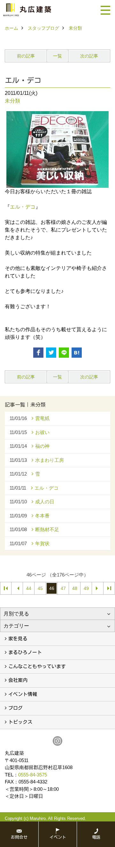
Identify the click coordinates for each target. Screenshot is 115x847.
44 (28, 588)
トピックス (20, 722)
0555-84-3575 (32, 774)
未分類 (12, 100)
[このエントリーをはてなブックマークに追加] (77, 352)
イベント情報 (22, 694)
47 (63, 588)
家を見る (17, 638)
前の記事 (26, 55)
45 (40, 588)
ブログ (15, 708)
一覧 (57, 55)
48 (74, 588)
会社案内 (17, 680)
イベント (58, 837)
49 (86, 588)
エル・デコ (22, 207)
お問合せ (19, 837)
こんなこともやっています (37, 666)
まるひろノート (25, 652)
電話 (96, 837)
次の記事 (89, 55)
